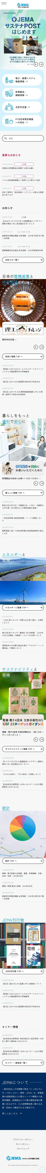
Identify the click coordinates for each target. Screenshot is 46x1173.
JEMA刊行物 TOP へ (14, 971)
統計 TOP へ (11, 860)
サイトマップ (23, 1148)
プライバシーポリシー (23, 1139)
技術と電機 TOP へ (14, 356)
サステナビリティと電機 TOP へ (20, 748)
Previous (36, 64)
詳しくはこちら (10, 1113)
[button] (4, 3)
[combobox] (23, 138)
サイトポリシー (23, 1144)
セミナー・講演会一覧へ (16, 1062)
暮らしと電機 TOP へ (15, 492)
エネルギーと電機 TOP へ (17, 607)
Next (41, 64)
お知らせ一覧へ (12, 259)
